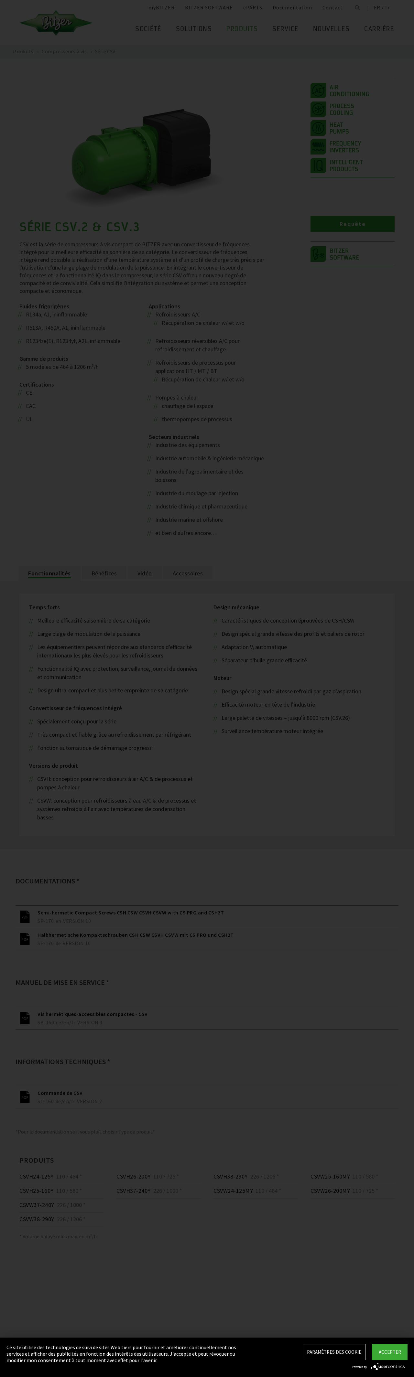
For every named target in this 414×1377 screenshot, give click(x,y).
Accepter (390, 1352)
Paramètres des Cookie (334, 1352)
